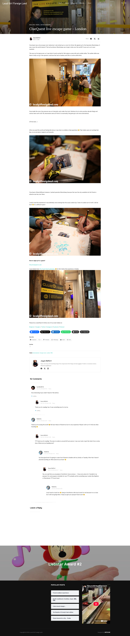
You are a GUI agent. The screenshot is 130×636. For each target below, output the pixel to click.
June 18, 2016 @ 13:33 (49, 453)
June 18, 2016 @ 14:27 (53, 470)
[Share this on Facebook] (90, 38)
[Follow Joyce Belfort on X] (44, 369)
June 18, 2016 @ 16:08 (57, 488)
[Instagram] (48, 369)
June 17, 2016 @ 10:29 (42, 420)
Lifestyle (82, 3)
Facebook (55, 327)
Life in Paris (74, 3)
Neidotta (39, 419)
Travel (60, 3)
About (89, 3)
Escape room (43, 353)
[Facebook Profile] (41, 369)
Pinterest (61, 327)
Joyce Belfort (36, 37)
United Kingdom (45, 25)
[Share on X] (94, 38)
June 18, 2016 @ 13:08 (45, 403)
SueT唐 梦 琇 (40, 387)
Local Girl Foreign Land (15, 3)
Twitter (43, 327)
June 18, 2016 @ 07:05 (42, 388)
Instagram (49, 327)
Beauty (67, 3)
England (32, 25)
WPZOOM (107, 632)
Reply (50, 388)
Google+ (38, 327)
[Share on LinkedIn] (98, 38)
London (48, 353)
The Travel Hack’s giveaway (47, 269)
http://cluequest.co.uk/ (35, 265)
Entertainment (36, 353)
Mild (52, 353)
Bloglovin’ (32, 327)
